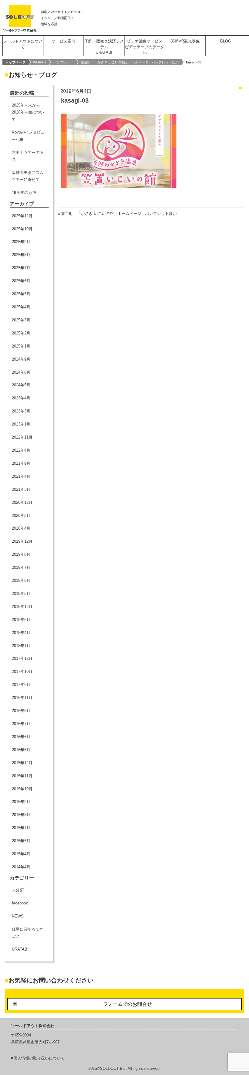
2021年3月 (21, 489)
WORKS (39, 62)
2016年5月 (21, 750)
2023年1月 (21, 424)
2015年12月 (22, 763)
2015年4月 (21, 854)
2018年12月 (22, 606)
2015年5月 (21, 841)
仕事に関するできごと (27, 932)
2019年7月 (21, 567)
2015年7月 (21, 828)
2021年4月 (21, 476)
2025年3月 (21, 320)
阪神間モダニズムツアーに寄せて (27, 176)
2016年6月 (21, 736)
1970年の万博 (24, 192)
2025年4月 (21, 307)
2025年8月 (21, 255)
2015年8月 (21, 814)
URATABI (20, 949)
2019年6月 (21, 580)
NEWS (18, 916)
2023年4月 (21, 398)
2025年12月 (22, 216)
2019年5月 (21, 593)
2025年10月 (22, 229)
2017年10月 (22, 671)
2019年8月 (21, 554)
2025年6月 (21, 281)
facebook (20, 903)
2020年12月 (22, 502)
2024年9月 (21, 359)
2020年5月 (21, 515)
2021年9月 (21, 463)
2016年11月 (22, 697)
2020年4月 (21, 528)
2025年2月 (21, 333)
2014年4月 (21, 867)
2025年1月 (21, 346)
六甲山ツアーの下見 (27, 156)
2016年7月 (21, 723)
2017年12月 (22, 658)
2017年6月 (21, 684)
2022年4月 (21, 450)
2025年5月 (21, 294)
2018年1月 (21, 645)
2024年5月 (21, 385)
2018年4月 (21, 632)
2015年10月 (22, 789)
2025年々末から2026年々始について (28, 112)
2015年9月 (21, 801)
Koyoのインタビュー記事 (28, 135)
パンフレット (63, 62)
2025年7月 (21, 268)
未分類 (18, 890)
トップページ (15, 62)
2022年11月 (22, 437)
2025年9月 (21, 241)
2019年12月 (22, 541)
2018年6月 (21, 619)
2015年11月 (22, 776)
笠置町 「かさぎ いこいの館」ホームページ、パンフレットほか (130, 62)
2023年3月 (21, 411)
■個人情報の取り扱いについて (38, 1058)
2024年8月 (21, 372)
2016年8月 (21, 710)
